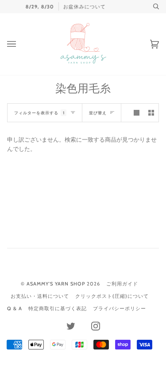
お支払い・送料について (40, 296)
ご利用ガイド (122, 284)
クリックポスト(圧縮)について (112, 296)
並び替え (98, 112)
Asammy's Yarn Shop (56, 284)
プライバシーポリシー (119, 308)
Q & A (14, 308)
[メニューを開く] (20, 44)
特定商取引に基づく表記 (57, 308)
